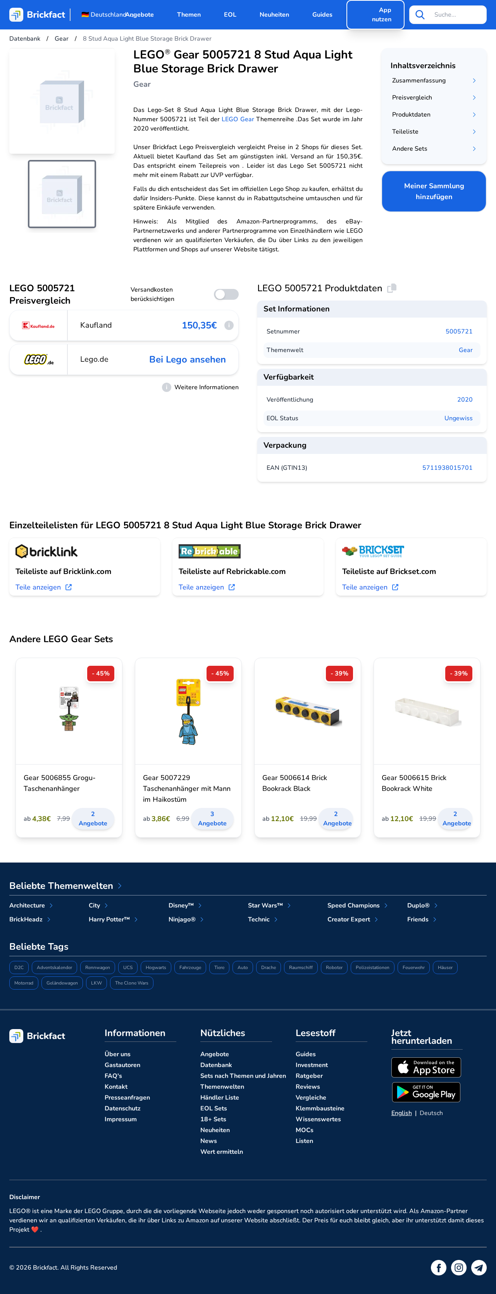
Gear (466, 350)
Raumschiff (301, 967)
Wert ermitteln (221, 1152)
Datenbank (216, 1065)
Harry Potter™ (109, 919)
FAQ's (113, 1076)
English (401, 1113)
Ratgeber (309, 1076)
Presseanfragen (127, 1097)
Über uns (118, 1054)
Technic (259, 919)
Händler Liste (219, 1097)
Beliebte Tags (39, 946)
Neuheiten (274, 14)
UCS (128, 967)
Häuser (445, 967)
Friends (418, 919)
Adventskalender (54, 967)
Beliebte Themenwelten (61, 885)
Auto (243, 967)
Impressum (121, 1119)
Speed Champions (353, 905)
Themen (189, 14)
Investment (312, 1065)
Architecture (27, 905)
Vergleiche (311, 1097)
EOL (230, 14)
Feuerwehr (414, 967)
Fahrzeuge (190, 967)
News (208, 1141)
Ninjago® (182, 919)
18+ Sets (213, 1119)
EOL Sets (213, 1108)
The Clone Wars (131, 983)
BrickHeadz (26, 919)
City (94, 905)
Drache (268, 967)
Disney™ (181, 905)
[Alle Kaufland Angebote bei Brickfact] (39, 325)
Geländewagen (62, 983)
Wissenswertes (318, 1119)
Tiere (219, 967)
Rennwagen (97, 967)
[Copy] (391, 288)
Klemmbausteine (320, 1108)
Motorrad (23, 983)
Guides (322, 14)
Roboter (334, 967)
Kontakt (116, 1087)
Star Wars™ (265, 905)
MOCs (304, 1130)
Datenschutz (123, 1108)
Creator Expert (348, 919)
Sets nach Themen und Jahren (243, 1076)
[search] (420, 14)
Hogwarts (156, 967)
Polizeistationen (372, 967)
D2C (19, 967)
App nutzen (381, 15)
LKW (96, 983)
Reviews (308, 1087)
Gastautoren (122, 1065)
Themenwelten (222, 1087)
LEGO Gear (238, 119)
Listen (304, 1141)
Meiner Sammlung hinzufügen (434, 191)
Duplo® (418, 905)
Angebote (139, 14)
